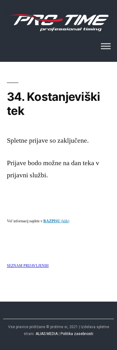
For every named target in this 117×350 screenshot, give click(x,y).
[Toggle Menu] (106, 46)
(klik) (56, 221)
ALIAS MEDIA (47, 334)
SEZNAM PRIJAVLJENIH (28, 266)
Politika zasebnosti (77, 334)
